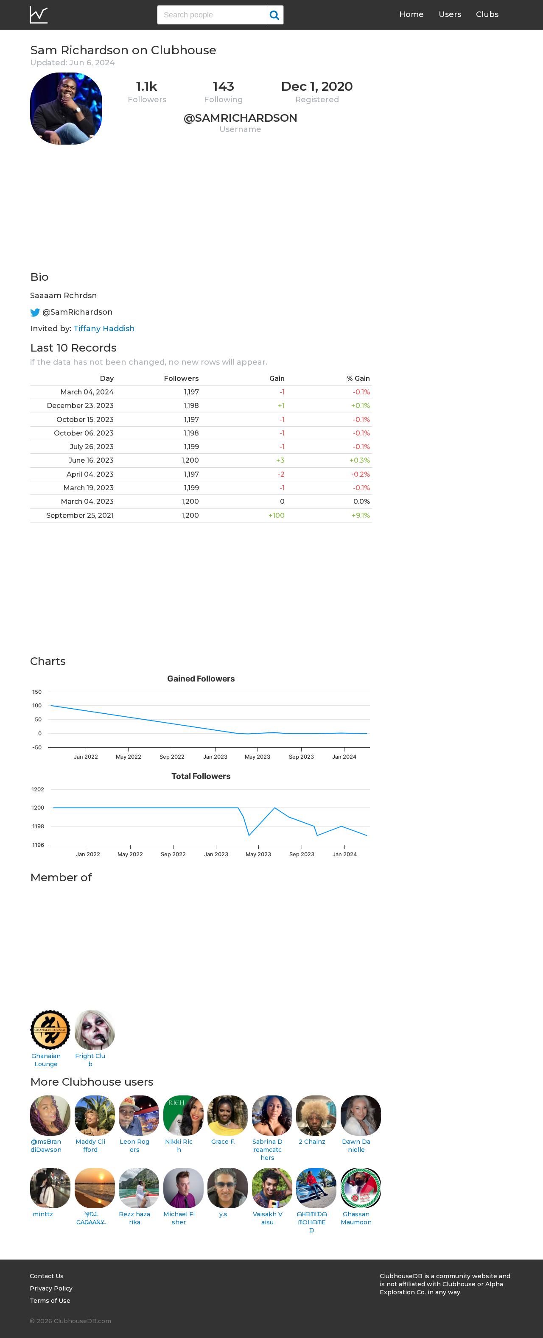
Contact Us (47, 1276)
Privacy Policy (51, 1288)
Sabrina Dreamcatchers (267, 1149)
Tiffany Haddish (104, 328)
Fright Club (90, 1060)
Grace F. (223, 1141)
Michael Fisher (179, 1218)
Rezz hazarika (134, 1218)
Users (450, 14)
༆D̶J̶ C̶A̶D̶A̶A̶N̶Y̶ (90, 1218)
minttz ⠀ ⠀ (46, 1218)
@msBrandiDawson (46, 1146)
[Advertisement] (201, 210)
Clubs (487, 14)
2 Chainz (312, 1141)
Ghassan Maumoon (356, 1218)
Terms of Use (50, 1300)
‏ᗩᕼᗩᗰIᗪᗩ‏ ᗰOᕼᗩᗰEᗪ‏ (312, 1222)
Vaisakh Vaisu (268, 1218)
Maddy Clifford (90, 1146)
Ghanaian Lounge (46, 1060)
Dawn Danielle (356, 1146)
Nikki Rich (179, 1146)
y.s (223, 1214)
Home (411, 14)
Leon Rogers (134, 1146)
